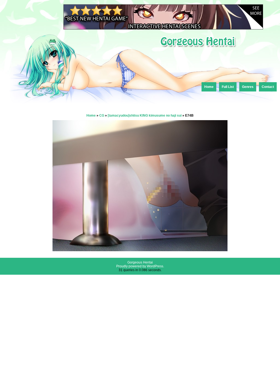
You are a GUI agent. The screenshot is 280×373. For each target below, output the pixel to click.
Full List (228, 87)
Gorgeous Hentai (140, 262)
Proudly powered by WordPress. (140, 266)
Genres (247, 87)
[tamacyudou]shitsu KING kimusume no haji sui (145, 115)
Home (209, 87)
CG (101, 115)
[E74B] (140, 249)
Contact (268, 87)
